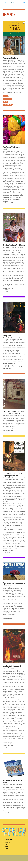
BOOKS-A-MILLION (8, 105)
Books (6, 847)
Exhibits (7, 848)
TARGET (5, 102)
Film (6, 845)
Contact (7, 843)
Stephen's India (9, 839)
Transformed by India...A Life (12, 841)
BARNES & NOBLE (7, 99)
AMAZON (6, 96)
